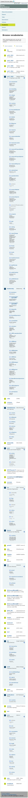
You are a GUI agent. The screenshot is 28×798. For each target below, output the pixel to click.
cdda (8, 398)
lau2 (8, 632)
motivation (13, 326)
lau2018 (9, 635)
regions (13, 677)
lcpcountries (13, 646)
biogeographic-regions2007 (13, 297)
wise (8, 778)
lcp (8, 641)
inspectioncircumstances (13, 576)
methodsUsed (13, 170)
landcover (10, 622)
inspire (9, 617)
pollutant (13, 583)
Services (4, 27)
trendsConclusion (13, 257)
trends (12, 252)
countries (13, 103)
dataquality (13, 309)
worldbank (10, 783)
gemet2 (9, 545)
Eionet (7, 9)
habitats (13, 117)
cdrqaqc (13, 95)
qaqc (12, 221)
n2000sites (13, 356)
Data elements (5, 19)
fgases (9, 530)
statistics (13, 754)
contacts (13, 412)
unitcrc (12, 521)
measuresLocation (13, 142)
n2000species (13, 369)
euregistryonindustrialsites (11, 477)
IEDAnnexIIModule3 (11, 595)
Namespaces (5, 29)
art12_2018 (10, 60)
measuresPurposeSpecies (13, 156)
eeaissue (13, 426)
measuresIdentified (13, 136)
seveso (9, 706)
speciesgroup (13, 391)
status (12, 436)
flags (12, 498)
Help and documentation (7, 12)
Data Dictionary (12, 9)
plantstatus (13, 652)
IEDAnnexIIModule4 (11, 604)
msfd (8, 666)
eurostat (9, 482)
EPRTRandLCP (11, 470)
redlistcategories (13, 385)
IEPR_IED (10, 610)
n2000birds (13, 341)
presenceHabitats (13, 189)
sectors (13, 659)
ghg (8, 549)
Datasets (4, 14)
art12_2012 (10, 55)
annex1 (12, 570)
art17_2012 (10, 71)
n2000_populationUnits (13, 333)
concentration (13, 731)
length (12, 743)
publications (10, 694)
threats (12, 245)
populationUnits (13, 175)
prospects (13, 214)
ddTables (13, 421)
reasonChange (13, 233)
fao (8, 487)
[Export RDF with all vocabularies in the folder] (24, 78)
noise (8, 689)
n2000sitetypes (13, 362)
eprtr (8, 448)
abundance (13, 292)
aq (8, 50)
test (8, 711)
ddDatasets (13, 417)
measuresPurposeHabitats (13, 149)
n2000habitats (13, 350)
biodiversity (10, 288)
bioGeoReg (13, 89)
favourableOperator (13, 109)
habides (9, 554)
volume (13, 772)
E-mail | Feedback (6, 793)
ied (8, 565)
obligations (13, 432)
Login (17, 3)
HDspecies (13, 123)
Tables (3, 17)
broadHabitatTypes (13, 672)
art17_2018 (10, 76)
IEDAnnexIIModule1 (11, 590)
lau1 (8, 628)
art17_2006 (10, 66)
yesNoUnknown (13, 278)
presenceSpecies (13, 196)
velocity (13, 766)
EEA (8, 1)
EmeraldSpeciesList (13, 315)
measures (13, 129)
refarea (12, 510)
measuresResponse (13, 163)
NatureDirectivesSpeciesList (13, 378)
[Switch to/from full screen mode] (19, 3)
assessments (13, 81)
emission (13, 738)
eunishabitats (13, 320)
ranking (13, 226)
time (12, 761)
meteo (12, 749)
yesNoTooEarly (13, 272)
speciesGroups (13, 682)
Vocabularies (5, 24)
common (9, 402)
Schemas (4, 22)
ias (8, 559)
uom (8, 715)
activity (12, 453)
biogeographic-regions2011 (13, 303)
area (12, 726)
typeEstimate (13, 265)
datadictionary (11, 407)
